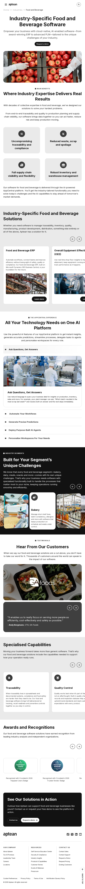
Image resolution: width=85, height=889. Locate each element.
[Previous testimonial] (69, 607)
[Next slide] (79, 486)
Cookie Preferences (10, 878)
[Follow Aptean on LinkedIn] (76, 835)
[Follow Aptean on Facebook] (68, 835)
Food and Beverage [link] (34, 10)
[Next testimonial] (75, 607)
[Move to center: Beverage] (69, 511)
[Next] (79, 239)
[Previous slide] (72, 486)
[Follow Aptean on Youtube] (80, 835)
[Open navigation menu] (6, 4)
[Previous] (72, 239)
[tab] (42, 349)
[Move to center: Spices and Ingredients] (16, 511)
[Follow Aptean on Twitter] (72, 835)
